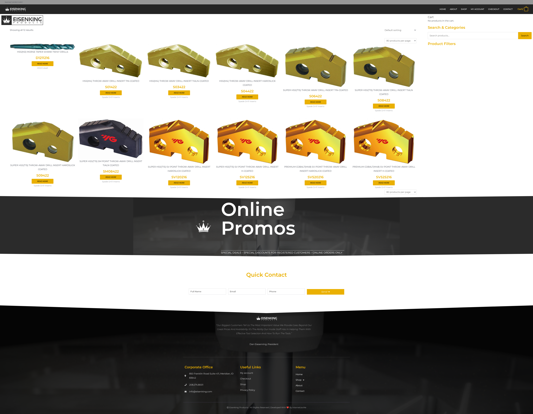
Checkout (245, 378)
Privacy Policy (247, 390)
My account (246, 373)
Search (525, 35)
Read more (42, 64)
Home (299, 374)
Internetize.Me (299, 407)
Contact (300, 391)
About (299, 385)
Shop (243, 384)
